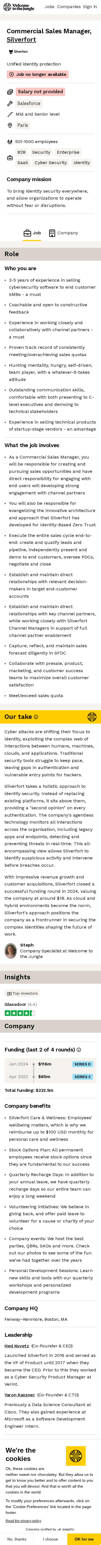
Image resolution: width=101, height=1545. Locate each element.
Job (37, 232)
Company (68, 232)
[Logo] (18, 7)
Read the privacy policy (23, 1521)
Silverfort (21, 39)
